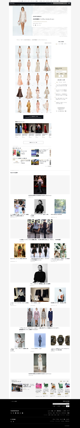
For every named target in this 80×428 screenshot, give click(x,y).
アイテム (57, 419)
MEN (57, 73)
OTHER (66, 73)
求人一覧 (19, 148)
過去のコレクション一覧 (33, 142)
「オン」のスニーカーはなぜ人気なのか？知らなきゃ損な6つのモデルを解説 (61, 85)
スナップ (61, 419)
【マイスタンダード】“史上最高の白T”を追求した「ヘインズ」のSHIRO (61, 90)
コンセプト (67, 419)
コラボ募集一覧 (24, 158)
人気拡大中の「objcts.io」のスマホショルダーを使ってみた (61, 103)
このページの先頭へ (14, 401)
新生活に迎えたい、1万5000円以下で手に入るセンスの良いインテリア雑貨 (61, 95)
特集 (64, 419)
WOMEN (61, 73)
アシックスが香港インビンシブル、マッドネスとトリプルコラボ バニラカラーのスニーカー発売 (61, 391)
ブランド (54, 419)
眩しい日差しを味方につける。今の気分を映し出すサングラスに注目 (61, 99)
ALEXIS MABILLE (37, 16)
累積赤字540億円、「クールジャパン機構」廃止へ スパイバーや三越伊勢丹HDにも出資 (28, 385)
